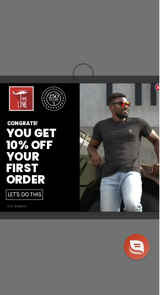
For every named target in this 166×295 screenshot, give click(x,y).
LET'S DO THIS (24, 195)
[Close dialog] (158, 87)
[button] (137, 247)
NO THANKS (17, 206)
